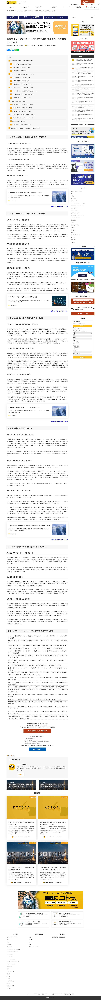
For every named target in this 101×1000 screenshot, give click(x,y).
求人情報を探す (37, 994)
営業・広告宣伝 (75, 225)
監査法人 (73, 232)
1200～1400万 (76, 345)
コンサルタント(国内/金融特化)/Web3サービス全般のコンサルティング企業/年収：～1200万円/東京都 (34, 699)
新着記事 (73, 230)
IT (8, 755)
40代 (81, 331)
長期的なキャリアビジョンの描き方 (21, 124)
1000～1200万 (76, 343)
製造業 (72, 237)
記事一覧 (20, 774)
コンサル (31, 939)
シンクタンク (74, 210)
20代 (75, 331)
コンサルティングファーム (77, 205)
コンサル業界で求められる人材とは (21, 64)
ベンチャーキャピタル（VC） (78, 215)
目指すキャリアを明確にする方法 (21, 77)
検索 (92, 17)
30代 (78, 331)
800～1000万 (76, 342)
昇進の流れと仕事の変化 (18, 121)
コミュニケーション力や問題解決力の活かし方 (24, 91)
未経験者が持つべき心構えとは (20, 71)
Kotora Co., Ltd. (51, 997)
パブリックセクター (75, 213)
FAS (72, 193)
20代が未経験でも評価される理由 (21, 67)
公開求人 (75, 328)
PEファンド (74, 201)
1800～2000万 (76, 348)
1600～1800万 (76, 347)
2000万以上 (76, 349)
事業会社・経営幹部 (33, 947)
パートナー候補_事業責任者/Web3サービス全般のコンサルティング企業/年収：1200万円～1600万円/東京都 (36, 687)
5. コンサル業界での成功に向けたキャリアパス (23, 114)
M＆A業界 (73, 198)
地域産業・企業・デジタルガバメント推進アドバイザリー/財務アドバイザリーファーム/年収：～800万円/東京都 (37, 645)
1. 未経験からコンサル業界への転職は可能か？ (23, 60)
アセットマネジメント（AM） (78, 203)
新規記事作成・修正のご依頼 (58, 937)
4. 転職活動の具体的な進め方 (18, 101)
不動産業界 (73, 220)
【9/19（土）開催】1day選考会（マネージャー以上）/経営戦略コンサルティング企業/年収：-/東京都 (34, 665)
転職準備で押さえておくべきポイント (22, 84)
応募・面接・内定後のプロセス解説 (21, 111)
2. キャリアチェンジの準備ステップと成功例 (22, 74)
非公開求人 (81, 328)
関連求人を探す (37, 749)
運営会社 (67, 994)
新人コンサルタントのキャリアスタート (22, 118)
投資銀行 (73, 227)
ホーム (30, 994)
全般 (72, 222)
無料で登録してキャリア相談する (37, 731)
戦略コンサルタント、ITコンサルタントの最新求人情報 (25, 128)
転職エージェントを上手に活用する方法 (22, 104)
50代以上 (85, 331)
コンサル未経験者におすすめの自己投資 (22, 94)
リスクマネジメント (76, 218)
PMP (13, 755)
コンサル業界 (43, 45)
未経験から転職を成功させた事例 (21, 81)
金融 (30, 937)
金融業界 (73, 242)
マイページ (61, 994)
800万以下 (76, 341)
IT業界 (72, 196)
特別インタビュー (46, 994)
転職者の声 (54, 994)
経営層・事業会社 (75, 235)
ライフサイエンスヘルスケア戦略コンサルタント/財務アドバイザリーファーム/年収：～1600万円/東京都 (35, 648)
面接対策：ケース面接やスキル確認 (21, 98)
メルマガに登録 (84, 313)
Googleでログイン (93, 7)
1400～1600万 (76, 346)
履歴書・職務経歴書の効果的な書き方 (22, 108)
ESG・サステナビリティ (76, 191)
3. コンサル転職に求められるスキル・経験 (22, 87)
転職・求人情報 (51, 45)
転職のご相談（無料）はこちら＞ (59, 206)
